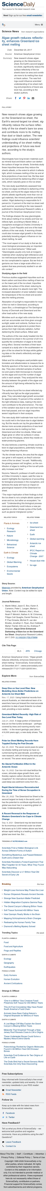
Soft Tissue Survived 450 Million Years (21, 910)
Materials (6, 587)
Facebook (10, 1113)
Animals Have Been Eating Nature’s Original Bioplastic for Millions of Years (21, 1014)
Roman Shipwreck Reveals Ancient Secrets (23, 894)
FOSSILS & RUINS (8, 971)
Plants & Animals (11, 523)
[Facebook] (15, 98)
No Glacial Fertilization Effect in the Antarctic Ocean (19, 765)
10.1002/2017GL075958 (26, 637)
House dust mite (37, 560)
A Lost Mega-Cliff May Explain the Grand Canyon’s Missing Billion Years (22, 1024)
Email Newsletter (13, 1089)
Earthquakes (9, 966)
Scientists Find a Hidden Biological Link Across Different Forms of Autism (20, 849)
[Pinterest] (24, 98)
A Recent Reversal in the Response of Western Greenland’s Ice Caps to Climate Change (21, 816)
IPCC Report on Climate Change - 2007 (37, 553)
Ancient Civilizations (13, 983)
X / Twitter (10, 1117)
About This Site (7, 1153)
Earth (32, 534)
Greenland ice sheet (36, 528)
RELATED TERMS (33, 517)
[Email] (32, 98)
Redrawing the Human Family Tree (19, 922)
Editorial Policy (23, 1157)
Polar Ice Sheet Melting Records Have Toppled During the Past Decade (20, 742)
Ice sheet (34, 522)
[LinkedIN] (28, 98)
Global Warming (14, 562)
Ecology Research (11, 530)
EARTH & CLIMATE (9, 954)
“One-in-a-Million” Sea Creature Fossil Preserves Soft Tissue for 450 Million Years (23, 1001)
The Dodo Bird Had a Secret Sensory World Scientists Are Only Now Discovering (23, 1062)
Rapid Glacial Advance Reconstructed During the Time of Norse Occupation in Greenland (21, 790)
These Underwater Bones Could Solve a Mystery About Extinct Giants (22, 1037)
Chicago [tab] (38, 650)
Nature (10, 535)
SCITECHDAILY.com (20, 841)
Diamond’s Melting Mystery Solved (19, 926)
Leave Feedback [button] (13, 1141)
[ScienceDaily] (18, 4)
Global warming (37, 538)
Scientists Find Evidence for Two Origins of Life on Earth (23, 1056)
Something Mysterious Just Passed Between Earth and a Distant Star (22, 856)
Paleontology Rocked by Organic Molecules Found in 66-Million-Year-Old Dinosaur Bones (24, 1048)
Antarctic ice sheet (35, 545)
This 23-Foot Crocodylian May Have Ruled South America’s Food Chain (23, 1008)
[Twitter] (19, 98)
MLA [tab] (19, 650)
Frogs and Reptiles (12, 950)
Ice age (33, 565)
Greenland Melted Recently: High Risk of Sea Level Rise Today (21, 716)
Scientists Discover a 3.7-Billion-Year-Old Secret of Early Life (20, 873)
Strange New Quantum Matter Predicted (22, 898)
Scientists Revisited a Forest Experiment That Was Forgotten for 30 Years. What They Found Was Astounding (23, 864)
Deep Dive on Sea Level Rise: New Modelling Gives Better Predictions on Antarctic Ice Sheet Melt (20, 691)
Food (6, 942)
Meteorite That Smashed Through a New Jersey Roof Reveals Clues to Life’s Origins (23, 1031)
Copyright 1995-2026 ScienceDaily (20, 1161)
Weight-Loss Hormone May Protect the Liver (24, 890)
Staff (19, 1153)
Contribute (28, 1153)
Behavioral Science (12, 546)
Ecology (10, 557)
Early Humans (10, 975)
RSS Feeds (11, 1094)
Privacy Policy (7, 1157)
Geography (9, 962)
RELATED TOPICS (10, 517)
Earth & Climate (11, 552)
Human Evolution (12, 979)
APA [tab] (28, 650)
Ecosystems (12, 566)
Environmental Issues (13, 572)
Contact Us (11, 1146)
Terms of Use (39, 1157)
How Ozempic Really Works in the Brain (22, 914)
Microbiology (13, 540)
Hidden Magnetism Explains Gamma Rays (23, 902)
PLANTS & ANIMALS (9, 938)
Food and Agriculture (13, 946)
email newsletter (34, 15)
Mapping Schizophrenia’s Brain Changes (22, 918)
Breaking (6, 883)
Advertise (39, 1153)
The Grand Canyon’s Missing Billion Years (23, 906)
